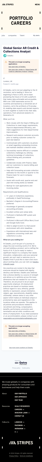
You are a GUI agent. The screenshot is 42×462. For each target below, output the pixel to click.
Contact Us (19, 416)
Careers (19, 409)
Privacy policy (16, 368)
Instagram (19, 429)
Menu (37, 4)
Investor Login (21, 413)
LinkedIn (19, 422)
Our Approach (21, 397)
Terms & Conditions (26, 456)
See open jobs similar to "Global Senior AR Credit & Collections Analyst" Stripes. (23, 70)
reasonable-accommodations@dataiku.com (20, 318)
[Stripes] (7, 4)
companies (12, 35)
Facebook (19, 425)
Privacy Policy (13, 456)
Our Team (19, 400)
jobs (3, 35)
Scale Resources (22, 406)
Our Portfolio (21, 394)
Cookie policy (26, 368)
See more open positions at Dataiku (21, 347)
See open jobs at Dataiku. (17, 67)
